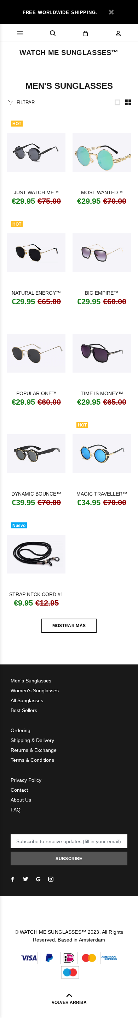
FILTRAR (26, 102)
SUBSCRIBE (69, 858)
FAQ (16, 809)
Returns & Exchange (34, 750)
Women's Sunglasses (35, 690)
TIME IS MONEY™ (102, 393)
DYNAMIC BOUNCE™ (36, 494)
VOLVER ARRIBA (69, 1002)
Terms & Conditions (32, 760)
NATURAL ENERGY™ (36, 293)
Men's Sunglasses (31, 680)
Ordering (20, 730)
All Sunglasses (27, 700)
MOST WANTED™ (102, 192)
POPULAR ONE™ (36, 393)
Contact (19, 790)
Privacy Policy (26, 780)
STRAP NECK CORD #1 (36, 594)
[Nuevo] (36, 554)
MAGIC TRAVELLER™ (101, 494)
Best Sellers (24, 710)
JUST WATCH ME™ (36, 192)
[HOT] (36, 152)
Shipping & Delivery (32, 740)
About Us (21, 800)
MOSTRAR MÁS (69, 625)
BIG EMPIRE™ (102, 293)
